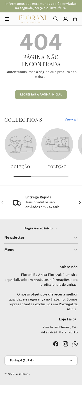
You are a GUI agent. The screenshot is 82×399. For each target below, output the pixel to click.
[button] (75, 19)
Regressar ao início (38, 228)
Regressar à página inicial (41, 94)
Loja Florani (22, 374)
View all (71, 119)
